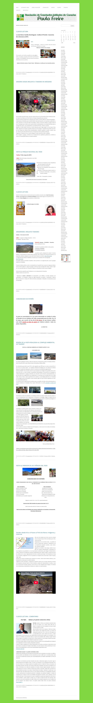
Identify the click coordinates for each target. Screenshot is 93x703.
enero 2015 (63, 230)
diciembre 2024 (64, 77)
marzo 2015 (63, 227)
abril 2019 (63, 162)
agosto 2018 (63, 174)
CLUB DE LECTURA (22, 31)
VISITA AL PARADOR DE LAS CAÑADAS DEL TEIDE (31, 465)
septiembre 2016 (64, 206)
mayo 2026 (63, 53)
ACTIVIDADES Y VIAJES (25, 7)
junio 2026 (63, 51)
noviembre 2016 (64, 203)
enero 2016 (63, 215)
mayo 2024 (63, 83)
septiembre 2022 (64, 109)
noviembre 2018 (64, 170)
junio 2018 (63, 177)
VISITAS (41, 456)
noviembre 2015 (64, 218)
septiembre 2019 (64, 156)
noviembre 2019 (64, 153)
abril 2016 (63, 210)
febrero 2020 (63, 148)
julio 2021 (63, 129)
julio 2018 (63, 176)
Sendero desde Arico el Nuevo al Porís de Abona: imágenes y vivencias (35, 533)
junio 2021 (63, 130)
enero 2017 (63, 200)
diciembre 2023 (64, 89)
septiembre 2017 (64, 191)
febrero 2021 (63, 136)
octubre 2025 (63, 63)
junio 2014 (63, 241)
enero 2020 (63, 150)
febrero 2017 (63, 198)
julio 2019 (63, 157)
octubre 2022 (63, 107)
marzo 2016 (63, 212)
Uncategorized (29, 72)
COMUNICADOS (45, 7)
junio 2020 (63, 145)
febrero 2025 (63, 74)
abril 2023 (63, 98)
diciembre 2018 (64, 168)
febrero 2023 (63, 101)
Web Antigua (25, 10)
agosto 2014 (63, 238)
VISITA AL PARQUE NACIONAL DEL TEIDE (29, 152)
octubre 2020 (63, 142)
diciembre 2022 (64, 104)
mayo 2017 (63, 194)
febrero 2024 (63, 88)
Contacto (18, 10)
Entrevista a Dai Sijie (20, 648)
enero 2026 (63, 59)
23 (61, 39)
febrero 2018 (63, 183)
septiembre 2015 (64, 221)
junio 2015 (63, 223)
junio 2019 (63, 159)
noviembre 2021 (64, 123)
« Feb (62, 42)
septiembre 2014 (64, 236)
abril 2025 (63, 71)
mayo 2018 (63, 179)
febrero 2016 (63, 213)
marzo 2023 (63, 100)
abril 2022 (63, 115)
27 (70, 39)
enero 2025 (63, 76)
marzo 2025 (63, 72)
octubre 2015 (63, 220)
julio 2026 (63, 50)
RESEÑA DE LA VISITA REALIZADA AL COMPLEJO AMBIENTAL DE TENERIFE (35, 343)
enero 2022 (63, 119)
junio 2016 (63, 207)
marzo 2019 (63, 163)
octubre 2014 (63, 235)
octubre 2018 (63, 171)
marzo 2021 (63, 135)
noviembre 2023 (64, 91)
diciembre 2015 (64, 217)
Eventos (53, 7)
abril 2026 (63, 54)
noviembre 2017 (64, 188)
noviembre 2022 (64, 106)
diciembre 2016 (64, 201)
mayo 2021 (63, 132)
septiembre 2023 (64, 94)
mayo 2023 (63, 97)
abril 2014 (63, 244)
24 (63, 39)
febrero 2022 (63, 118)
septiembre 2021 (64, 126)
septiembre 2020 (64, 144)
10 (63, 36)
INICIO (17, 7)
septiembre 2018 (64, 173)
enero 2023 (63, 103)
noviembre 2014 (64, 233)
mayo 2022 (63, 113)
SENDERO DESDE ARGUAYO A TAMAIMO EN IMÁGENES (34, 82)
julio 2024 (63, 80)
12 (68, 36)
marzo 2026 (63, 56)
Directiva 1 (24, 73)
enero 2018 (63, 185)
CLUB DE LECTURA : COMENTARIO (27, 616)
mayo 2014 (63, 242)
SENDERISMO (42, 142)
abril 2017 (63, 195)
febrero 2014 (63, 247)
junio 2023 (63, 95)
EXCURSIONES (42, 182)
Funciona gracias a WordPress (21, 697)
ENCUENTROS (50, 72)
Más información (48, 256)
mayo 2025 (63, 69)
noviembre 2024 (64, 79)
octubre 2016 (63, 204)
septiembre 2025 (64, 65)
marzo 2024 (63, 86)
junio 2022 (63, 112)
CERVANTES (66, 7)
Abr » (74, 42)
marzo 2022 (63, 116)
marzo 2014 (63, 245)
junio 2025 (63, 68)
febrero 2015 (63, 229)
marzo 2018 (63, 182)
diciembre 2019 (64, 151)
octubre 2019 (63, 154)
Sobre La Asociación (36, 7)
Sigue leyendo (19, 682)
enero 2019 (63, 166)
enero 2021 (63, 138)
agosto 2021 (63, 127)
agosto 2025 (63, 66)
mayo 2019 (63, 160)
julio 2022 (63, 110)
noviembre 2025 (64, 62)
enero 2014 (63, 248)
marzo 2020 (63, 147)
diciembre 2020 (64, 139)
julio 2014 (63, 239)
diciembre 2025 (64, 60)
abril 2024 (63, 85)
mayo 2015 (63, 224)
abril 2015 (63, 226)
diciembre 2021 (64, 121)
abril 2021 (63, 133)
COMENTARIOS (50, 685)
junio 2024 (63, 82)
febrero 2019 (63, 165)
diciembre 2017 (64, 186)
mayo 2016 (63, 209)
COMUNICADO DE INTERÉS (25, 299)
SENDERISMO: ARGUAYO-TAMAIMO (27, 232)
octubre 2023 (63, 92)
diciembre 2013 (64, 250)
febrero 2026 (63, 57)
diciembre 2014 (64, 232)
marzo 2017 (63, 197)
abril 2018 (63, 180)
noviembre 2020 (64, 141)
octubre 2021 (63, 124)
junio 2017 (63, 192)
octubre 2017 (63, 189)
